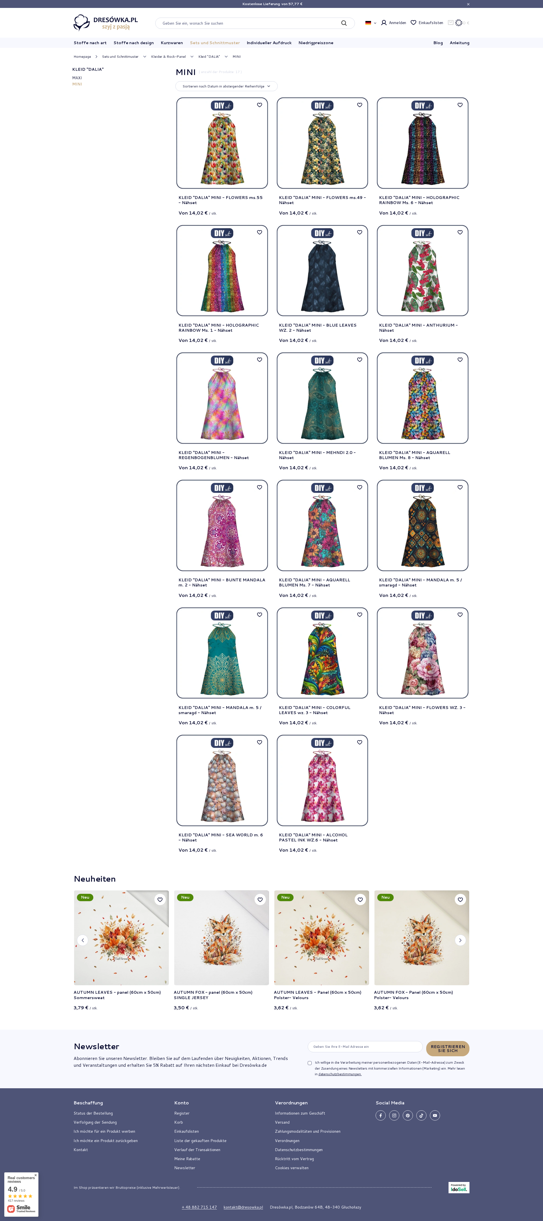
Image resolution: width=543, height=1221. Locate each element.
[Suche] (344, 23)
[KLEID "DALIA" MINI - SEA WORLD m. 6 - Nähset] (222, 780)
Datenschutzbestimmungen (299, 1150)
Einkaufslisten (431, 22)
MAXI (77, 77)
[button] (82, 940)
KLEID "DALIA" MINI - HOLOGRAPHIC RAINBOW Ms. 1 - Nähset (218, 328)
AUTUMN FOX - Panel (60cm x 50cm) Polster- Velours (413, 995)
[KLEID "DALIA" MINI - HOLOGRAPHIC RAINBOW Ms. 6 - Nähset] (422, 143)
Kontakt (81, 1150)
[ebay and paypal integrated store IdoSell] (459, 1187)
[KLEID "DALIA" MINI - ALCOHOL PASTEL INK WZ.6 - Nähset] (322, 780)
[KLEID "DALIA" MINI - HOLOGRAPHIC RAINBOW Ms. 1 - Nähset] (222, 270)
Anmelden (397, 22)
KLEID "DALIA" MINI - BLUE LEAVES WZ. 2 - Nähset (318, 328)
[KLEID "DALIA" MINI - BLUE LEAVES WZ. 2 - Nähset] (322, 270)
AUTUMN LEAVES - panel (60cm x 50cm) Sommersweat (117, 995)
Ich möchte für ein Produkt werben (104, 1131)
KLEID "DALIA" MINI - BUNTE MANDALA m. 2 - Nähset (221, 582)
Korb (178, 1122)
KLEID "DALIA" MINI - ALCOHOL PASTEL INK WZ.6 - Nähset (313, 837)
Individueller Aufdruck (269, 43)
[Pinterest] (408, 1115)
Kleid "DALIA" (209, 56)
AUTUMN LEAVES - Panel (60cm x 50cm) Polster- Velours (317, 995)
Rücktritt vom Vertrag (294, 1159)
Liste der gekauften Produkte (200, 1140)
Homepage (82, 56)
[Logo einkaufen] (106, 22)
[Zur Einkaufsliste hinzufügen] (259, 104)
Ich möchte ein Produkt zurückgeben (106, 1140)
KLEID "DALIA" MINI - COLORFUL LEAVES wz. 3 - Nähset (314, 710)
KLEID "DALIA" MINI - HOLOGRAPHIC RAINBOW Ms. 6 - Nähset (419, 200)
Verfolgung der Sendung (95, 1122)
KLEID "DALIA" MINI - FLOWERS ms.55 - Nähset (220, 200)
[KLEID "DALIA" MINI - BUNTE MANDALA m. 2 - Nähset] (222, 525)
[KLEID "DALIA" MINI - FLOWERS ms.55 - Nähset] (222, 143)
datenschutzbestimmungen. (340, 1074)
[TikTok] (421, 1115)
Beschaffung (88, 1103)
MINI (77, 84)
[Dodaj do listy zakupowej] (160, 899)
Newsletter (96, 1046)
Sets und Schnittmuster (215, 43)
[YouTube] (435, 1115)
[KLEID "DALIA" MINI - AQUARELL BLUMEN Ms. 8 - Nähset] (422, 398)
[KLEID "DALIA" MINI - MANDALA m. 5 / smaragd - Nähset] (422, 525)
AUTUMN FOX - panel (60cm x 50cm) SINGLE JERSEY (213, 995)
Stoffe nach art (90, 43)
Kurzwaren (172, 43)
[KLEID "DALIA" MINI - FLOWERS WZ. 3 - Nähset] (422, 653)
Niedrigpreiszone (315, 43)
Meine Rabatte (187, 1159)
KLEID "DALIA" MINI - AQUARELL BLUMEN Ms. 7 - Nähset (314, 582)
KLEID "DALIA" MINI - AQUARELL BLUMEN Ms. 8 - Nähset (414, 455)
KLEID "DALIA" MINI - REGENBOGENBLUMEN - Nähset (213, 455)
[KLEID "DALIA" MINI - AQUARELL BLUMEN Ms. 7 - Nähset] (322, 525)
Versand (282, 1122)
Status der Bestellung (93, 1113)
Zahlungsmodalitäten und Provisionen (308, 1131)
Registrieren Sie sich (448, 1048)
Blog (438, 43)
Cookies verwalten (292, 1168)
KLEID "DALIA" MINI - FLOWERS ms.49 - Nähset (322, 200)
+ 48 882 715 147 (199, 1207)
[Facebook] (381, 1115)
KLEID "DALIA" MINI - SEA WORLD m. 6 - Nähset (220, 837)
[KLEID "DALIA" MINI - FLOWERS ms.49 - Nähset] (322, 143)
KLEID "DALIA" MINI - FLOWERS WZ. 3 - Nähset (422, 710)
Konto (181, 1103)
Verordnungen (287, 1140)
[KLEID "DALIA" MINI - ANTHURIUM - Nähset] (422, 270)
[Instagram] (394, 1115)
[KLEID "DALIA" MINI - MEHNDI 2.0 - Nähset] (322, 398)
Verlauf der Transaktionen (197, 1150)
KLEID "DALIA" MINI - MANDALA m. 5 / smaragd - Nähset (420, 582)
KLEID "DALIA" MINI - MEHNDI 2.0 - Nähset (317, 455)
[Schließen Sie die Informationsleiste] (468, 4)
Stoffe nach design (133, 43)
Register (181, 1113)
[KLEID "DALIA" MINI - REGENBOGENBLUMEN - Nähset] (222, 398)
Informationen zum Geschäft (300, 1113)
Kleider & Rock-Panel (168, 56)
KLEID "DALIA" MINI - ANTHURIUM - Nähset (418, 328)
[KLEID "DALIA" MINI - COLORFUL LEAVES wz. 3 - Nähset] (322, 653)
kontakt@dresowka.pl (243, 1207)
